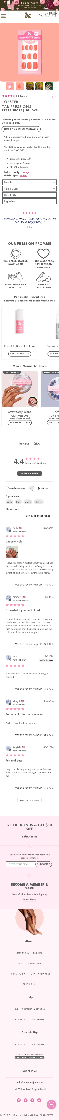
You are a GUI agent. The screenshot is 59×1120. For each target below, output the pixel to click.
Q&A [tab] (36, 443)
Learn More (29, 899)
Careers (38, 953)
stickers (39, 502)
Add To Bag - (20, 353)
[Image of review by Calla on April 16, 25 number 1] (12, 552)
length (28, 502)
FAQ (15, 1009)
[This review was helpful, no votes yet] (45, 584)
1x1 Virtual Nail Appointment (29, 1089)
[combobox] (39, 515)
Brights (23, 175)
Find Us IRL (29, 984)
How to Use (10, 194)
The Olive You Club (29, 963)
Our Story (22, 953)
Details (8, 182)
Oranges (26, 172)
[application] (51, 1104)
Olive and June (18, 1115)
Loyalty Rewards (40, 974)
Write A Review (29, 473)
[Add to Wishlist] (53, 97)
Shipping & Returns (34, 1009)
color (9, 502)
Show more (12, 509)
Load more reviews (29, 800)
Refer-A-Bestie (29, 836)
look (18, 502)
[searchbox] (17, 488)
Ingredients (10, 201)
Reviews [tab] (24, 443)
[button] (29, 1057)
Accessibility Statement (29, 1019)
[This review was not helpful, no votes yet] (50, 584)
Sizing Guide (11, 188)
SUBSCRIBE (43, 864)
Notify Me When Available (21, 129)
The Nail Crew (17, 974)
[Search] (41, 15)
